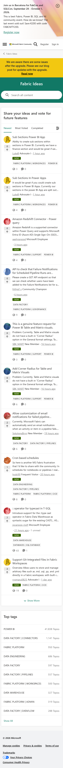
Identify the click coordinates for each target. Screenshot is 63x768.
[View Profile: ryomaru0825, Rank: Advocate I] (7, 562)
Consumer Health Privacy (16, 762)
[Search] (35, 44)
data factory (12, 665)
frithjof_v (17, 289)
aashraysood (19, 239)
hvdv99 (16, 474)
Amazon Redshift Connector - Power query (34, 220)
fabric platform (14, 647)
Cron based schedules (25, 458)
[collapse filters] (57, 128)
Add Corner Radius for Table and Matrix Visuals (32, 370)
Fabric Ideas (11, 53)
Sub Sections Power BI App (28, 137)
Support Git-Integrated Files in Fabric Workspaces (34, 561)
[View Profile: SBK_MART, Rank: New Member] (7, 326)
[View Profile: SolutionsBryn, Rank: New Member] (7, 415)
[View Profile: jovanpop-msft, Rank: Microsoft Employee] (7, 510)
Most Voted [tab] (21, 128)
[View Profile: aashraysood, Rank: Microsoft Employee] (7, 221)
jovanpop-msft (20, 525)
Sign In (55, 44)
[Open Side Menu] (5, 44)
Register (44, 44)
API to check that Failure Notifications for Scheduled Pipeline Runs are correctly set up (35, 271)
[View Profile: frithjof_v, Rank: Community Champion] (7, 271)
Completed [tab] (37, 128)
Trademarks (9, 752)
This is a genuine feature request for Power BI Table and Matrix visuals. (34, 325)
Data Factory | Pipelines (18, 674)
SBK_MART (18, 344)
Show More (33, 600)
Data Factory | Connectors (21, 638)
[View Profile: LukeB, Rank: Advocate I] (7, 139)
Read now (27, 73)
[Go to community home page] (20, 44)
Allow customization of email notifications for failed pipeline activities (30, 415)
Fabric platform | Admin (19, 701)
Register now (11, 32)
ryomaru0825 (19, 579)
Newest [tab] (8, 128)
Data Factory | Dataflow (19, 710)
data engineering (14, 656)
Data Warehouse (14, 692)
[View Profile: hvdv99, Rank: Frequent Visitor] (7, 460)
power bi (9, 629)
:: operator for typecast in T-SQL (31, 508)
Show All (8, 720)
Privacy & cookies (32, 745)
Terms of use (52, 745)
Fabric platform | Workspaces (22, 683)
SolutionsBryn (19, 433)
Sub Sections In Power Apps (29, 178)
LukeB (15, 153)
